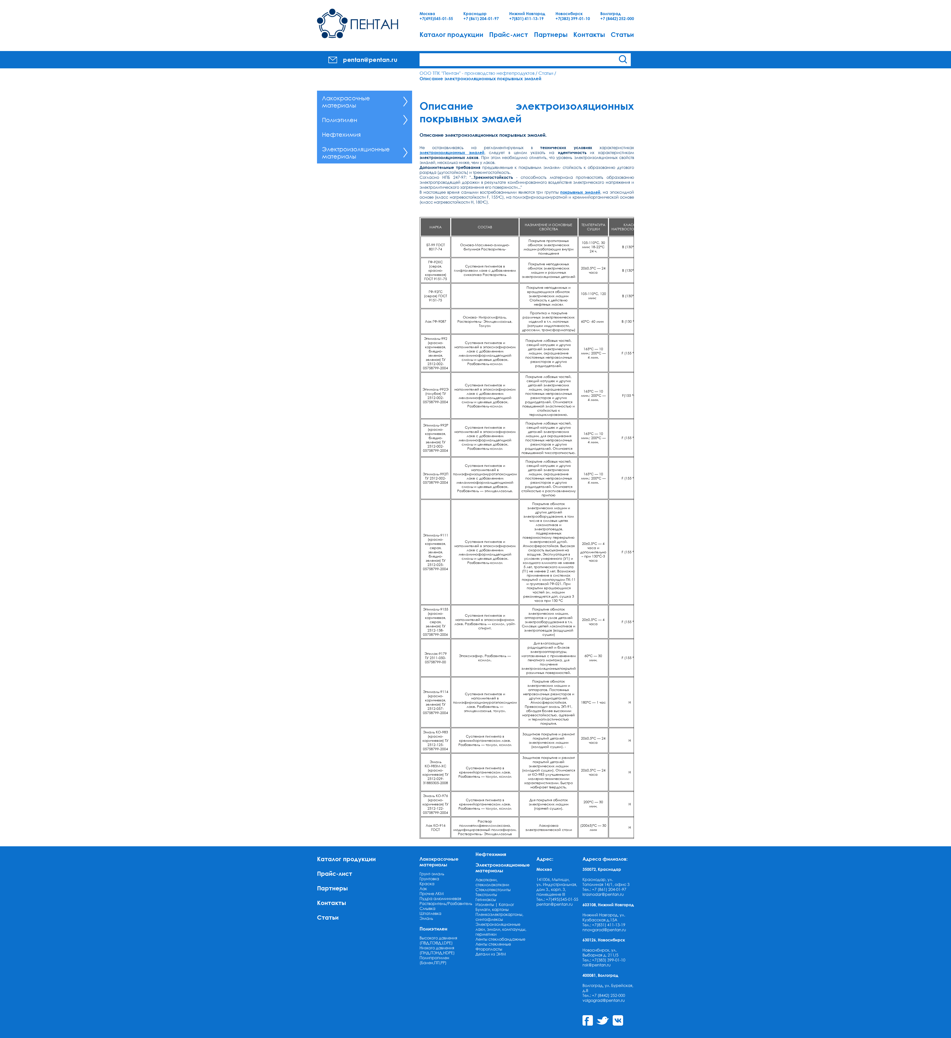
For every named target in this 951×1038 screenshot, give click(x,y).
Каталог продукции (451, 34)
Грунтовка (429, 878)
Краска (427, 883)
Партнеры (551, 34)
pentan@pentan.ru (554, 904)
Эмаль (426, 918)
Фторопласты (489, 949)
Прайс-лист (508, 34)
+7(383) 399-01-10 (572, 18)
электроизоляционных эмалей (452, 152)
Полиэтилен (339, 119)
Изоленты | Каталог (495, 904)
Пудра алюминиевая (440, 898)
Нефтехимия (341, 134)
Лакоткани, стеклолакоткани (492, 882)
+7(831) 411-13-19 (526, 18)
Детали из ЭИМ (491, 954)
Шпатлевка (430, 913)
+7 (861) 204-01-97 (481, 18)
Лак (423, 888)
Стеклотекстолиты (493, 889)
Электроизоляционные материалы (356, 152)
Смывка (427, 908)
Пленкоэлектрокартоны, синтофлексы (499, 917)
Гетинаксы (486, 899)
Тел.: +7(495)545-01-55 (557, 899)
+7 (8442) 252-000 (617, 18)
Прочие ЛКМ (432, 893)
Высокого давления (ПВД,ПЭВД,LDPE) (438, 940)
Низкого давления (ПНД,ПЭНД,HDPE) (437, 950)
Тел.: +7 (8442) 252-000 (603, 995)
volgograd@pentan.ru (603, 1000)
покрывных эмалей (580, 192)
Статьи (622, 34)
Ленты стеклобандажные (500, 939)
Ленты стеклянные (493, 944)
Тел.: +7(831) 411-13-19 (603, 924)
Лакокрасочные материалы (346, 101)
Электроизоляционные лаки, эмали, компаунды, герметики (501, 929)
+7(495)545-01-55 (436, 18)
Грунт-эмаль (432, 873)
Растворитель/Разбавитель (446, 903)
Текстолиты (486, 894)
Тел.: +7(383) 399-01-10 (603, 960)
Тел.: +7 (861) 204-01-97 (604, 889)
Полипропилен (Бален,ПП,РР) (434, 960)
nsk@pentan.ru (596, 964)
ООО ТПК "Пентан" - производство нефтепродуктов (477, 73)
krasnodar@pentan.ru (603, 894)
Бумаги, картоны (492, 909)
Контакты (589, 34)
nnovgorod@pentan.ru (604, 929)
